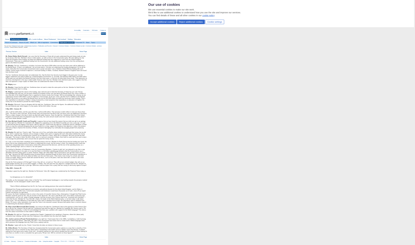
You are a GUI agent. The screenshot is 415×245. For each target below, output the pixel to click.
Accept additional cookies (162, 22)
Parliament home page (17, 46)
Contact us (103, 30)
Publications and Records (45, 46)
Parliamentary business (19, 39)
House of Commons (11, 42)
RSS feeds (95, 30)
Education (77, 39)
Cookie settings (214, 22)
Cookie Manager (80, 241)
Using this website (47, 241)
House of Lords (24, 42)
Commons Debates (64, 46)
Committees (54, 42)
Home (7, 39)
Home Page (83, 51)
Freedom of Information (31, 241)
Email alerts (86, 30)
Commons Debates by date (77, 46)
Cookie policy (72, 241)
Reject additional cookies (191, 22)
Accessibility (77, 30)
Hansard (55, 46)
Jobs (40, 241)
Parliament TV (79, 42)
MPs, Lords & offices (35, 39)
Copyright (56, 241)
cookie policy (208, 15)
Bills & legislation (43, 42)
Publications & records (67, 42)
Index (46, 51)
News (87, 42)
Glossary (13, 241)
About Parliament (50, 39)
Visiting (70, 39)
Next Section (10, 237)
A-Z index (6, 241)
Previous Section (11, 51)
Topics (93, 42)
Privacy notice (64, 241)
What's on (33, 42)
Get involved (61, 39)
